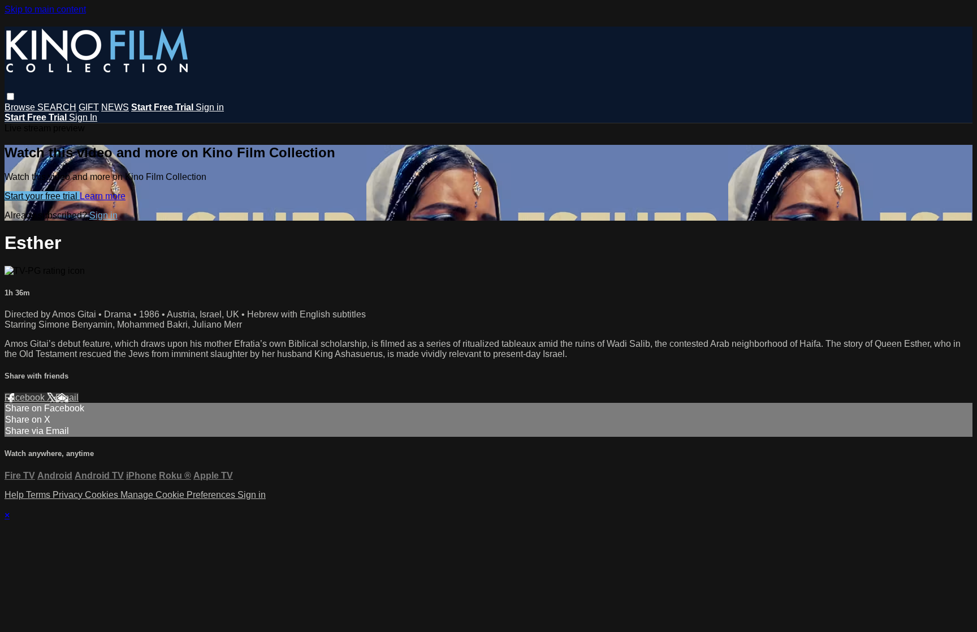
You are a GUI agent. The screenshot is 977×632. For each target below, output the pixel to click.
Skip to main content (45, 9)
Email (67, 397)
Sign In (83, 117)
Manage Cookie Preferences (178, 495)
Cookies (102, 495)
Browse (21, 107)
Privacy (69, 495)
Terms (39, 495)
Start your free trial (42, 196)
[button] (10, 96)
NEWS (115, 107)
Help (15, 495)
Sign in (210, 107)
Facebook (26, 397)
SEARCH (56, 107)
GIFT (89, 107)
